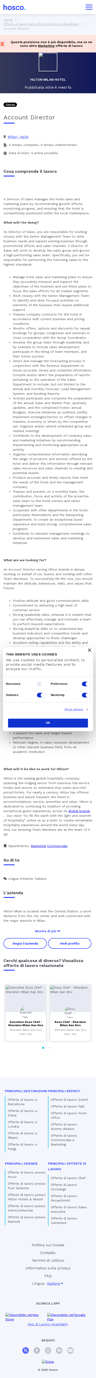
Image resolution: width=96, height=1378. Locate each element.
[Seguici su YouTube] (70, 1351)
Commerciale (57, 846)
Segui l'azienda (25, 943)
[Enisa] (48, 1362)
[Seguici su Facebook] (36, 1351)
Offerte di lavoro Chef (68, 1178)
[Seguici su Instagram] (48, 1351)
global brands (79, 811)
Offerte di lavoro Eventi (69, 1099)
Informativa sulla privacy (48, 1268)
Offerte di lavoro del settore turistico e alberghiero (41, 24)
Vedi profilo (69, 943)
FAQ (47, 1276)
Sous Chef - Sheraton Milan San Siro (70, 1023)
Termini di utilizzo (48, 1260)
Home (8, 19)
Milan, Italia (18, 137)
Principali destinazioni (26, 1091)
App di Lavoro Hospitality (48, 1324)
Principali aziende (21, 1163)
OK (48, 722)
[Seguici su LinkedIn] (59, 1351)
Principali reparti (64, 1091)
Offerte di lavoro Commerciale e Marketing (64, 1140)
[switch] (86, 684)
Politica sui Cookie (48, 1245)
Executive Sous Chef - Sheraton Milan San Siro (25, 1023)
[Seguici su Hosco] (25, 1351)
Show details (74, 709)
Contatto (47, 1252)
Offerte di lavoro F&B (68, 1106)
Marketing (46, 46)
